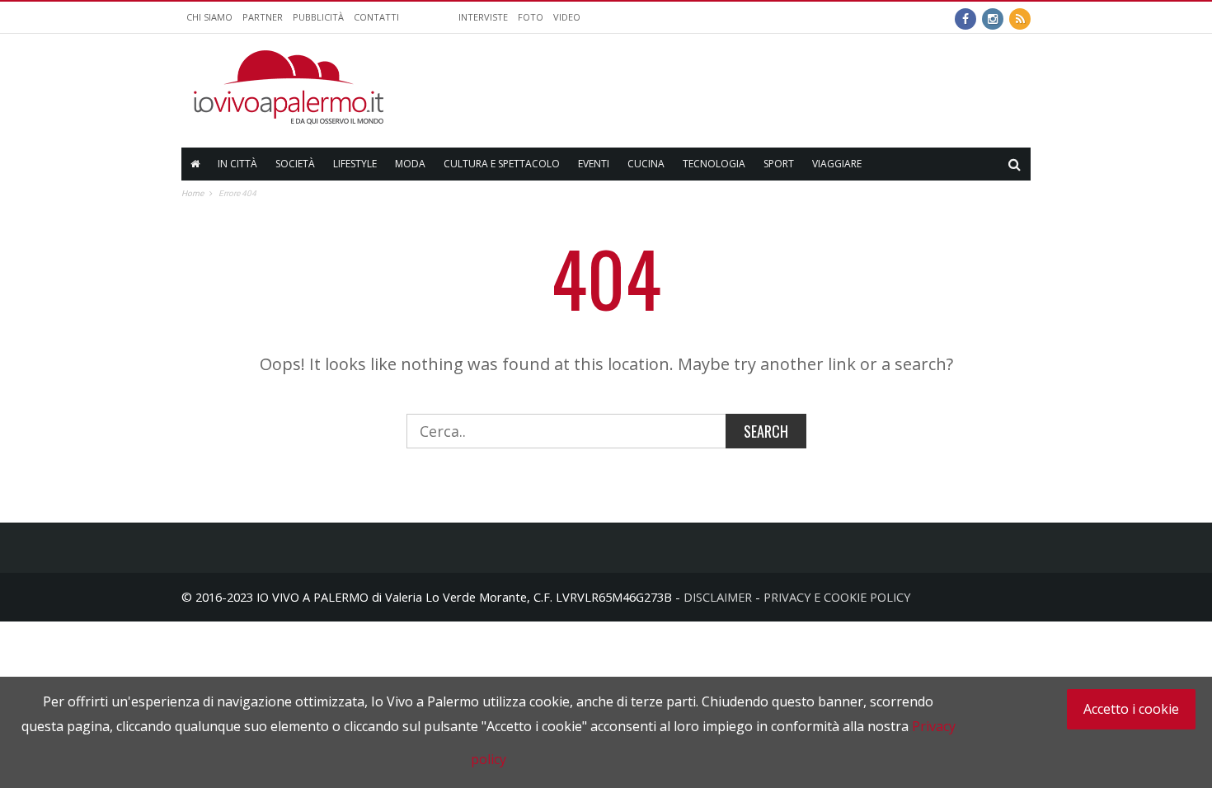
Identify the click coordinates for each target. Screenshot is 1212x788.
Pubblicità (318, 17)
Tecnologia (714, 164)
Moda (410, 164)
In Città (237, 164)
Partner (262, 17)
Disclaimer (718, 597)
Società (295, 164)
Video (566, 17)
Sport (778, 164)
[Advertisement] (730, 87)
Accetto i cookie (1131, 709)
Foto (530, 17)
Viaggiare (837, 164)
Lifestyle (355, 164)
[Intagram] (992, 17)
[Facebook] (965, 17)
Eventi (593, 164)
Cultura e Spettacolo (502, 164)
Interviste (483, 17)
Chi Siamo (209, 17)
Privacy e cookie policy (836, 597)
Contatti (376, 17)
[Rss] (1020, 17)
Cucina (646, 164)
